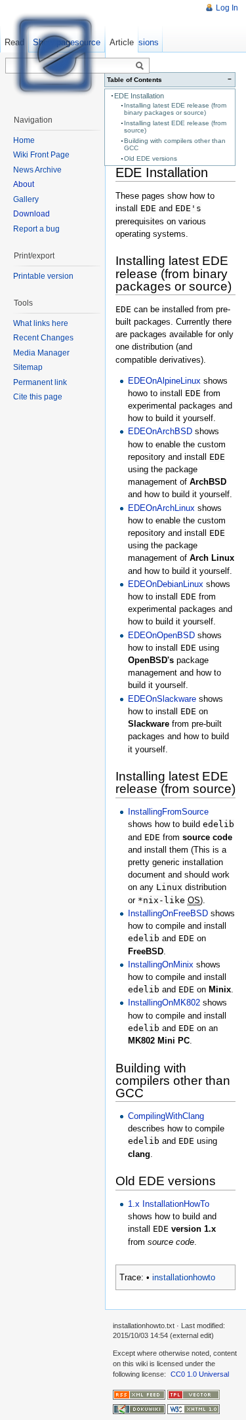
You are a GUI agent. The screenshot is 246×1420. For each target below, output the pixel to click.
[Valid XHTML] (193, 1409)
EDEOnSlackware (162, 699)
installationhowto (183, 1277)
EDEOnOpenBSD (161, 635)
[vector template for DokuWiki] (193, 1394)
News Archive (37, 169)
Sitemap (28, 367)
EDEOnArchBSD (160, 431)
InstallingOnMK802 (164, 1002)
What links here (40, 323)
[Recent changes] (139, 1394)
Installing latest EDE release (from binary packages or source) (175, 109)
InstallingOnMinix (161, 964)
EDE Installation (139, 96)
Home (24, 140)
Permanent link (40, 382)
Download (31, 213)
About (23, 184)
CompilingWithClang (166, 1116)
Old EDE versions (150, 158)
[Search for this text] (140, 66)
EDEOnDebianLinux (165, 584)
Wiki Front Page (41, 154)
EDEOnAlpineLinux (164, 381)
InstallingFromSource (168, 812)
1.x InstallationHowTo (168, 1204)
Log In (227, 7)
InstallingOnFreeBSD (168, 913)
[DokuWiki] (139, 1409)
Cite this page (37, 396)
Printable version (43, 276)
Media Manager (41, 352)
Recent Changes (43, 337)
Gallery (26, 199)
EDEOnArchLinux (161, 508)
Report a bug (36, 228)
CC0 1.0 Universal (200, 1374)
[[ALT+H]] (52, 52)
